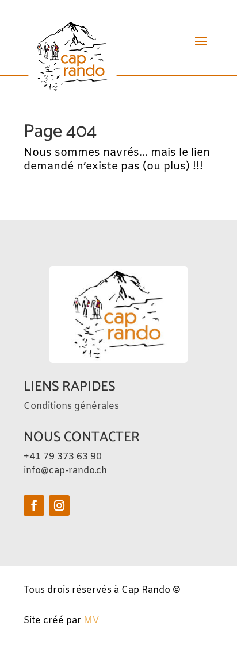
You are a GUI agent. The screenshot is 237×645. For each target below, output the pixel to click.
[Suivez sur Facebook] (34, 505)
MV (91, 621)
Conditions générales (71, 406)
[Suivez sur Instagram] (59, 505)
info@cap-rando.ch (65, 471)
